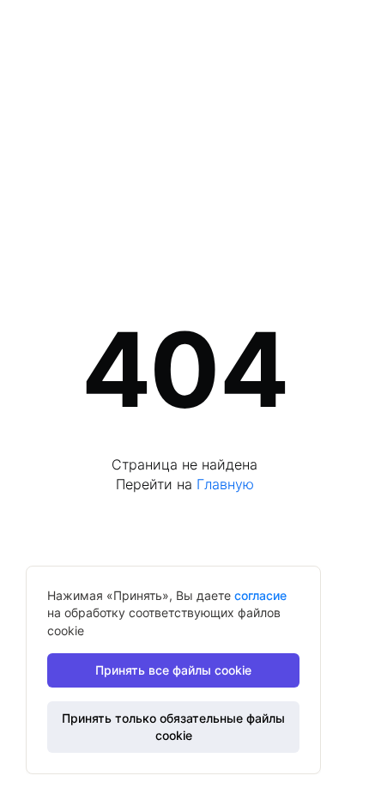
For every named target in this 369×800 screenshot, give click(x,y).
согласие (260, 595)
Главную (225, 484)
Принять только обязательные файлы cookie (173, 726)
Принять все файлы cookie (173, 670)
